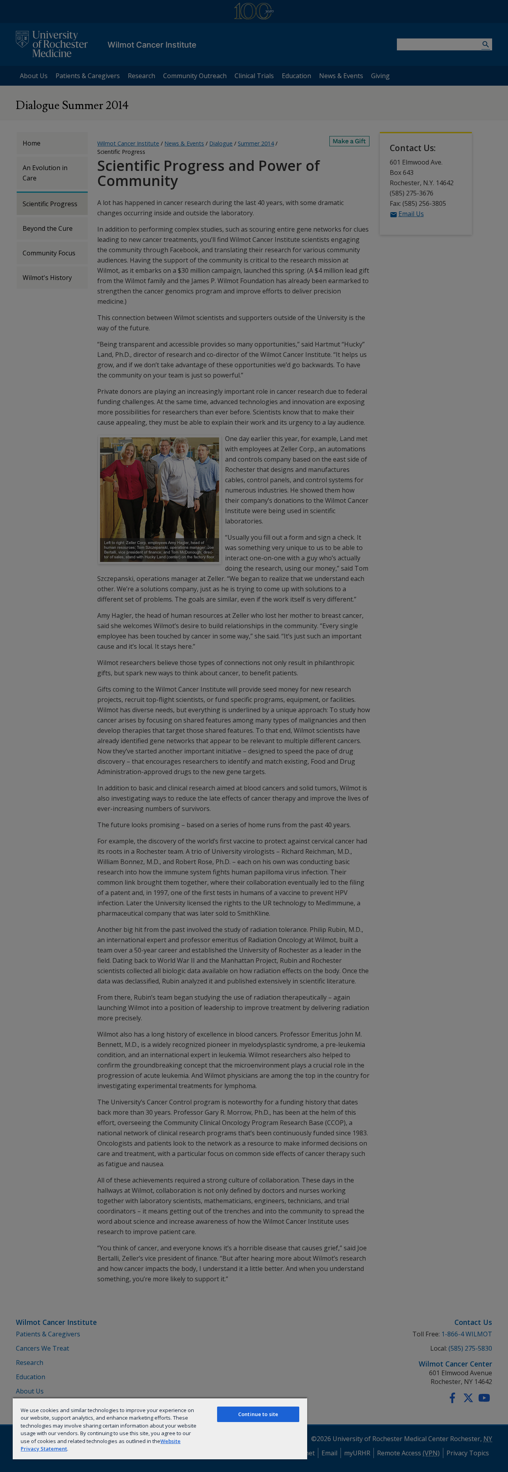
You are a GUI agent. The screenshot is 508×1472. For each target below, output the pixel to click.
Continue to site (258, 1414)
